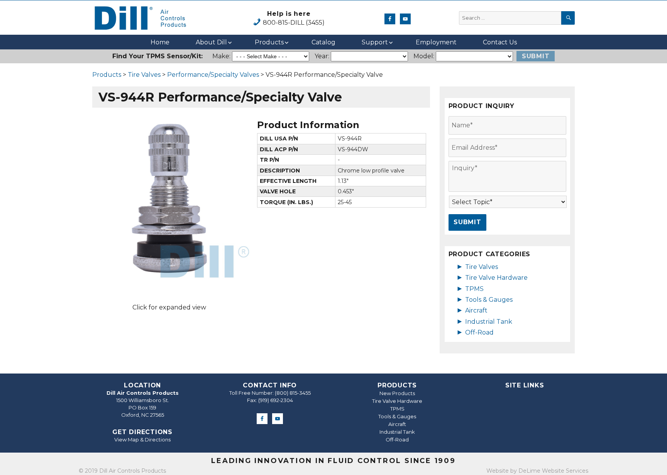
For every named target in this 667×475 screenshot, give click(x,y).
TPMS (474, 288)
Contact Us (500, 42)
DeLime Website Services (553, 470)
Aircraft (476, 310)
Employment (436, 42)
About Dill (211, 42)
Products (269, 42)
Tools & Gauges (489, 299)
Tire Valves (144, 74)
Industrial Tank (488, 321)
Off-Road (479, 332)
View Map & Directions (142, 439)
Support (375, 42)
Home (160, 42)
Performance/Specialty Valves (213, 74)
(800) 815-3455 (293, 393)
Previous (76, 198)
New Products (397, 393)
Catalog (323, 42)
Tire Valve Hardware (496, 277)
